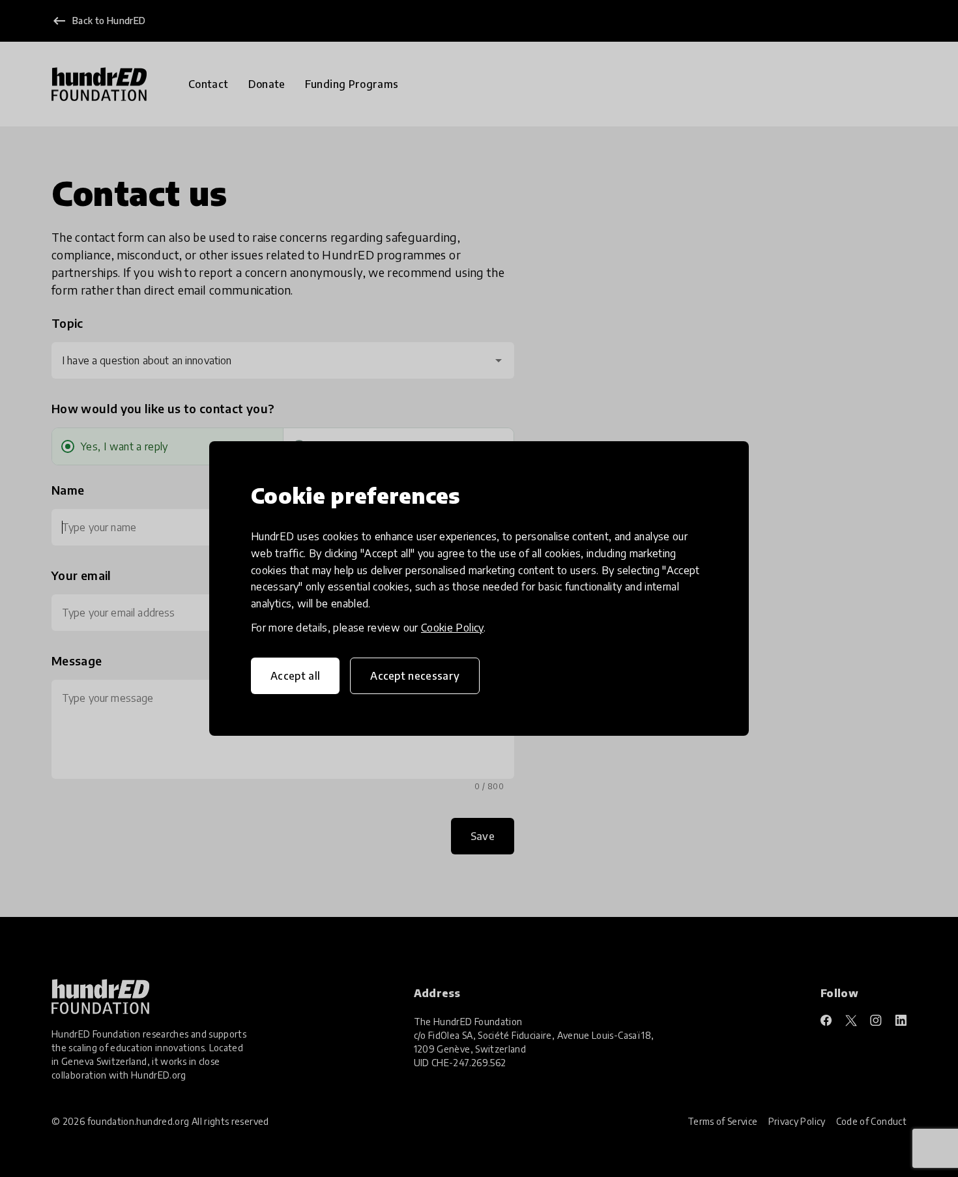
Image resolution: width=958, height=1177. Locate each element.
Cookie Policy (452, 627)
